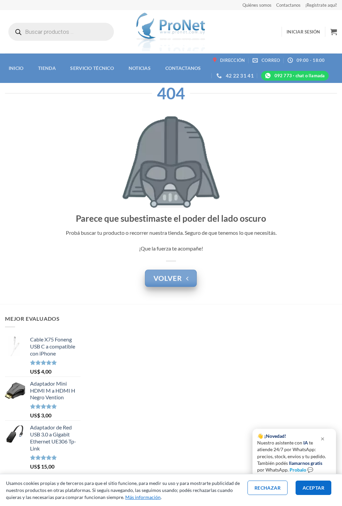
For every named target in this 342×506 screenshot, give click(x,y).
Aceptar (313, 488)
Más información (143, 497)
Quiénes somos (257, 5)
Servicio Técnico (92, 68)
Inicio (16, 68)
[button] (303, 32)
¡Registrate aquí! (321, 5)
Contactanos (288, 5)
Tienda (47, 68)
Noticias (140, 68)
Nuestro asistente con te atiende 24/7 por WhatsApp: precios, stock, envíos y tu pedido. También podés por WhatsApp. (291, 453)
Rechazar (267, 488)
